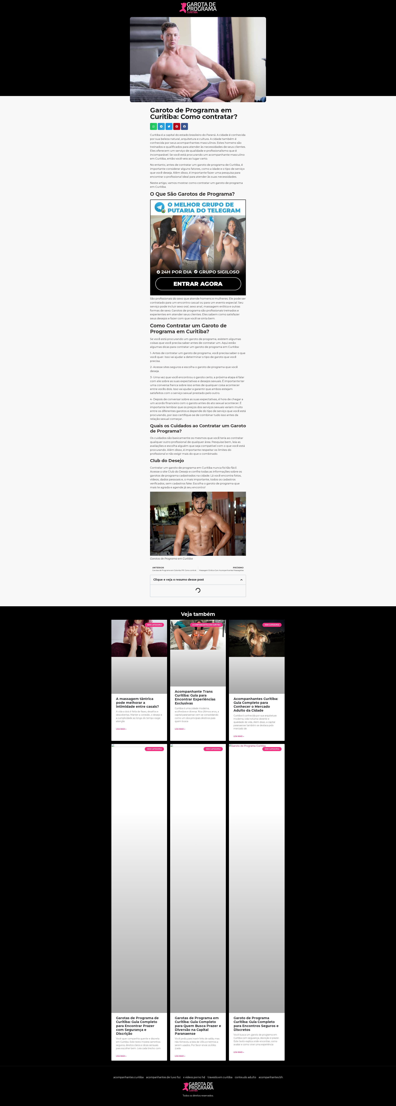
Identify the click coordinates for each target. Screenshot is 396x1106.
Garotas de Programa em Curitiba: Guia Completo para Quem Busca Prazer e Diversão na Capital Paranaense (198, 1026)
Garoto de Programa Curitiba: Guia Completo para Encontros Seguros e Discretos (256, 1024)
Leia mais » (121, 729)
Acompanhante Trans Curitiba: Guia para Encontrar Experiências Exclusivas (195, 697)
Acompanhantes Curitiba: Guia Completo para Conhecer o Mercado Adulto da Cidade (256, 705)
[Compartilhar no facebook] (184, 126)
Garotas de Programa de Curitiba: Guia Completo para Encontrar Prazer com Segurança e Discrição (137, 1026)
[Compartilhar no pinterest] (176, 126)
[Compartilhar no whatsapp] (153, 126)
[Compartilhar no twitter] (169, 126)
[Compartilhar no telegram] (161, 126)
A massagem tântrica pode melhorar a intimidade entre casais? (137, 702)
